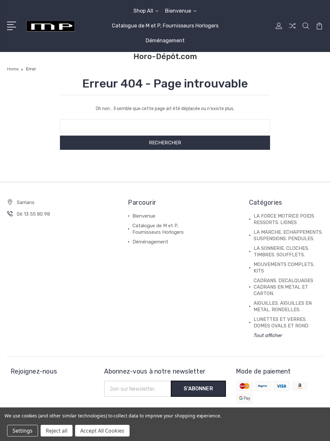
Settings (23, 430)
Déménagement (165, 40)
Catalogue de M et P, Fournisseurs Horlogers (165, 26)
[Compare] (292, 29)
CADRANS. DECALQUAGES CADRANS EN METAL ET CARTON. (283, 287)
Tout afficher (268, 335)
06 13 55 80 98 (33, 214)
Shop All (143, 11)
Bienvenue (178, 11)
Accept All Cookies (102, 430)
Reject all (56, 430)
